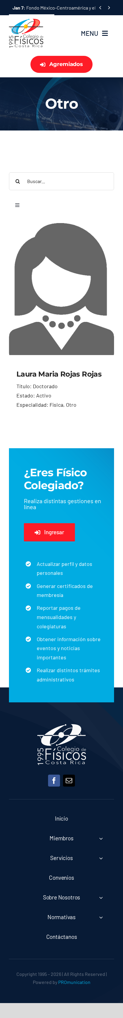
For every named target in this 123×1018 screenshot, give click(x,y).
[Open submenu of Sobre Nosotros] (101, 897)
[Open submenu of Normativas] (101, 917)
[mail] (69, 781)
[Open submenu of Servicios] (101, 858)
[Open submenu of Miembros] (101, 838)
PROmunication (74, 982)
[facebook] (54, 781)
